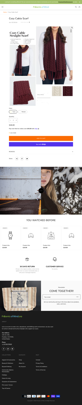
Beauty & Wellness (7, 363)
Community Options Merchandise (7, 371)
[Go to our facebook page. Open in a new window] (3, 349)
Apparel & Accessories (8, 360)
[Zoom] (72, 27)
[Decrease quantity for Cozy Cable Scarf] (10, 120)
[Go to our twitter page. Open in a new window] (8, 349)
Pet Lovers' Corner (7, 385)
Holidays (4, 375)
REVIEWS (12, 152)
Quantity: (11, 116)
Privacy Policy (40, 363)
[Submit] (78, 297)
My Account (22, 366)
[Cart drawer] (79, 7)
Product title (6, 245)
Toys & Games (6, 388)
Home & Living (6, 378)
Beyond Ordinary (7, 366)
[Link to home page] (12, 316)
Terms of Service (40, 370)
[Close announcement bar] (80, 2)
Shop (20, 360)
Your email (47, 297)
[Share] (17, 158)
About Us (21, 363)
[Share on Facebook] (22, 158)
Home (5, 12)
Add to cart (41, 138)
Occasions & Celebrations (9, 382)
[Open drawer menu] (2, 7)
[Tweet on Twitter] (27, 158)
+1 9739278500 (7, 344)
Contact (38, 360)
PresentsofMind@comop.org (65, 2)
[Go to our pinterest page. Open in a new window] (12, 349)
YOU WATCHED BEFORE (41, 220)
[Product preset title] (10, 235)
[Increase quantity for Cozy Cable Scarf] (16, 120)
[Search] (76, 7)
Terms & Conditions (41, 366)
